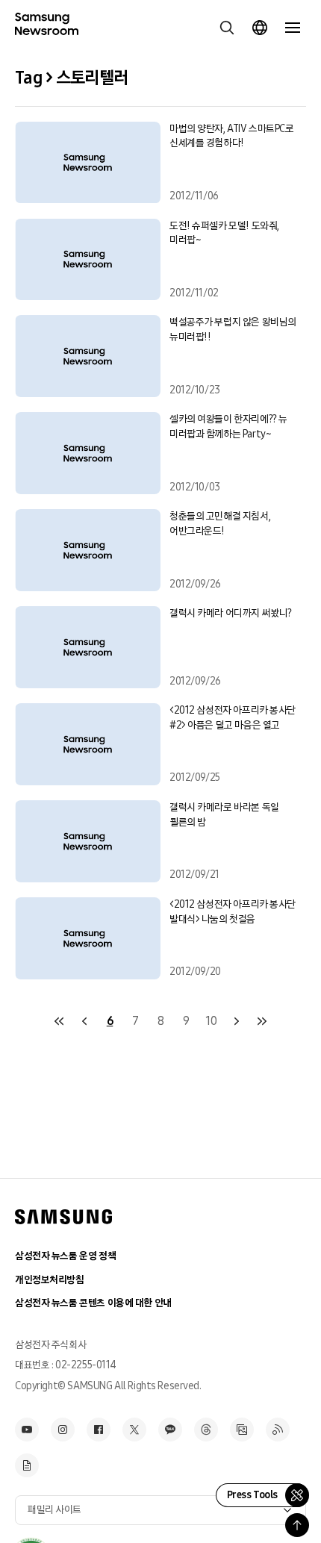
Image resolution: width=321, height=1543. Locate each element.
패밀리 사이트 (54, 1509)
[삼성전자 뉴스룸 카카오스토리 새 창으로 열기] (170, 1429)
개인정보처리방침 (49, 1280)
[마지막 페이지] (262, 1021)
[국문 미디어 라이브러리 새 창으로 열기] (242, 1429)
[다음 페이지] (237, 1021)
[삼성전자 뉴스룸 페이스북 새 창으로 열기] (98, 1429)
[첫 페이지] (59, 1021)
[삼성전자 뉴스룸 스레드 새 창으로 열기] (206, 1429)
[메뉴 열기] (292, 27)
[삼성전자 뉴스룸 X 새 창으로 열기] (134, 1429)
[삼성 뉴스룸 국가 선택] (259, 27)
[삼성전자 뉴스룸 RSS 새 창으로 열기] (278, 1429)
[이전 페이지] (84, 1021)
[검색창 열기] (227, 27)
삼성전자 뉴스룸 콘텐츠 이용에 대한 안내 (93, 1303)
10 (210, 1021)
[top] (297, 1525)
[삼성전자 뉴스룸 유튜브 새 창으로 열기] (27, 1429)
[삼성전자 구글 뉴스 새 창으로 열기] (27, 1465)
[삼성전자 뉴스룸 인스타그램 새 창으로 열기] (63, 1429)
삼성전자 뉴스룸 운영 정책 (65, 1256)
